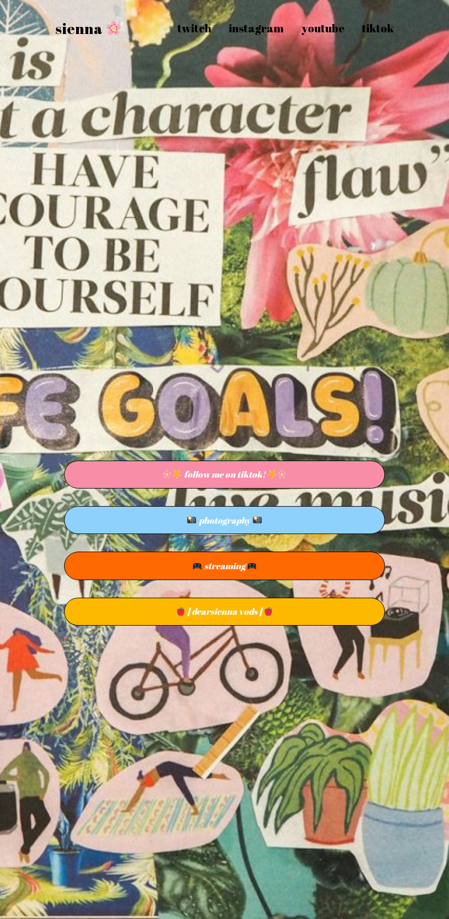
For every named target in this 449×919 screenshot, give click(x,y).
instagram (256, 28)
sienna (80, 28)
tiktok (378, 28)
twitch (194, 28)
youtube (322, 28)
